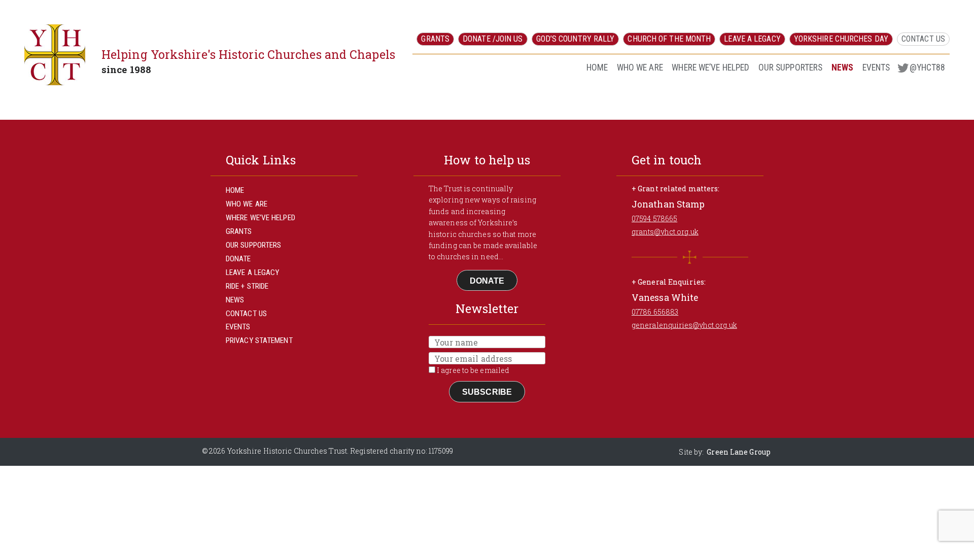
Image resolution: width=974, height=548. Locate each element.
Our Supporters (790, 67)
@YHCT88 (928, 67)
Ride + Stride (247, 286)
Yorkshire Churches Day (841, 39)
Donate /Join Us (493, 39)
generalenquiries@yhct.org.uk (684, 325)
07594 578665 (654, 218)
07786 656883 (655, 312)
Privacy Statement (259, 340)
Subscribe (487, 392)
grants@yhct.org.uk (665, 231)
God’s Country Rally (575, 39)
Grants (435, 39)
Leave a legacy (752, 39)
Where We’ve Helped (710, 67)
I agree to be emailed (472, 370)
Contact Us (923, 39)
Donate (238, 258)
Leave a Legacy (252, 272)
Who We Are (640, 67)
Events (876, 67)
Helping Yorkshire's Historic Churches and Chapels (248, 54)
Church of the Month (669, 39)
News (842, 67)
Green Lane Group (739, 452)
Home (597, 67)
